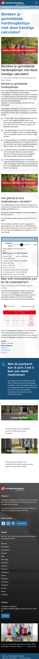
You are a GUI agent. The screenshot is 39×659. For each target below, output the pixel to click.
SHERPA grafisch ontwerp (16, 656)
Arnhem (4, 553)
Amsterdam (5, 550)
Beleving (4, 348)
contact (24, 646)
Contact (5, 616)
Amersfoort (5, 547)
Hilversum (4, 569)
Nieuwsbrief (22, 523)
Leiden (3, 575)
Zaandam (4, 594)
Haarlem (4, 566)
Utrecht (4, 588)
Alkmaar (4, 543)
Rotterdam (5, 582)
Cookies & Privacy (24, 658)
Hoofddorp (5, 572)
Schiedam (4, 585)
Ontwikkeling (5, 350)
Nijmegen (4, 579)
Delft (3, 556)
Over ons (4, 352)
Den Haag (4, 559)
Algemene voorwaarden (9, 658)
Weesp (3, 591)
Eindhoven (5, 563)
